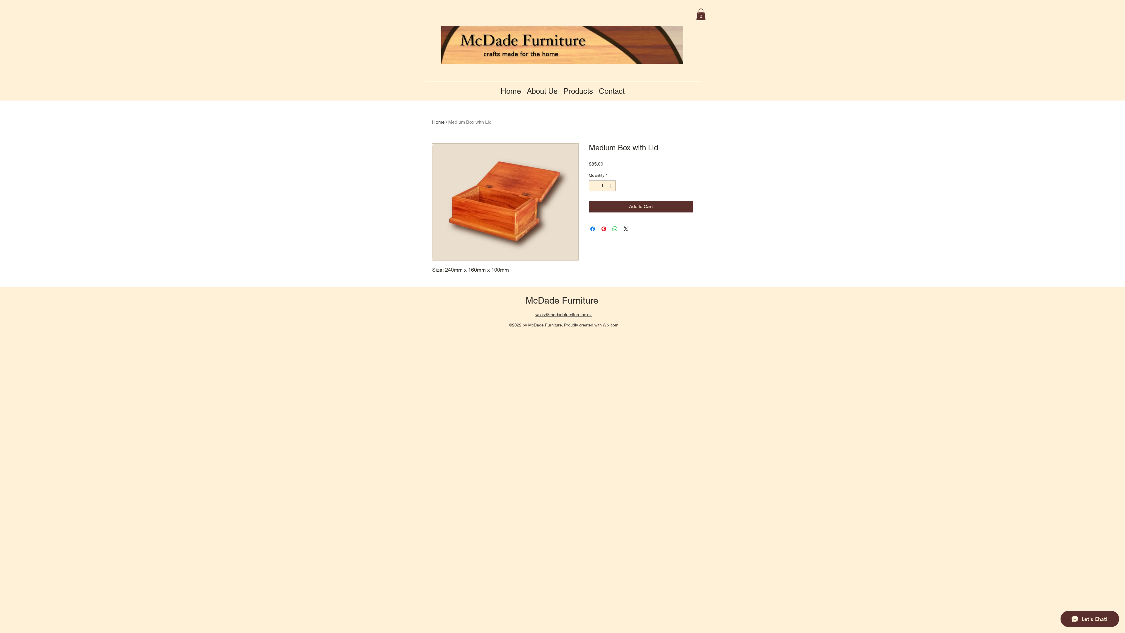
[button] (701, 14)
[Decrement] (593, 186)
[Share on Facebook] (592, 228)
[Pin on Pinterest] (603, 228)
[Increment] (611, 186)
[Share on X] (626, 228)
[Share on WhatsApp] (614, 228)
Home (438, 122)
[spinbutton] (602, 186)
